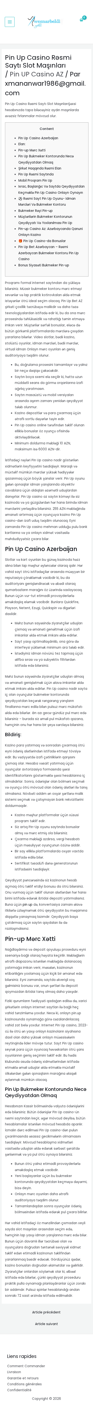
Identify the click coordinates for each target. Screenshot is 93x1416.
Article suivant (46, 1324)
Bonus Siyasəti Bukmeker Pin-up (43, 265)
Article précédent (46, 1312)
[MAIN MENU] (10, 22)
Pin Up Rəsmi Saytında (36, 174)
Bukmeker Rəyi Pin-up (35, 211)
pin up (27, 904)
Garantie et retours (23, 1378)
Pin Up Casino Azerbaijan (38, 138)
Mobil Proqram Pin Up (35, 180)
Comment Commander (26, 1366)
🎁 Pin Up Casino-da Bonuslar (42, 241)
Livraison (14, 1372)
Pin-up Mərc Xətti (32, 150)
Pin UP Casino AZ (36, 74)
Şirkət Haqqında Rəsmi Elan (39, 168)
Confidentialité (19, 1390)
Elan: (22, 144)
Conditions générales (24, 1384)
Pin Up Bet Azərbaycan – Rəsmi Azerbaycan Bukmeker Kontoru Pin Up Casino (48, 253)
